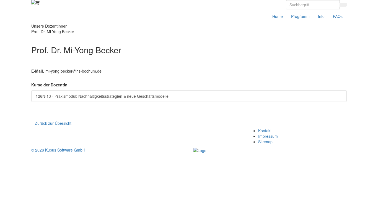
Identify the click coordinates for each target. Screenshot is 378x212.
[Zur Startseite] (33, 2)
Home (277, 16)
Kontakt (264, 130)
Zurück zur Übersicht (53, 123)
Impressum (268, 136)
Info (321, 16)
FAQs (338, 16)
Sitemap (265, 141)
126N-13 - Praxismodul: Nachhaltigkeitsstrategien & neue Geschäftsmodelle (102, 96)
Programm (300, 16)
